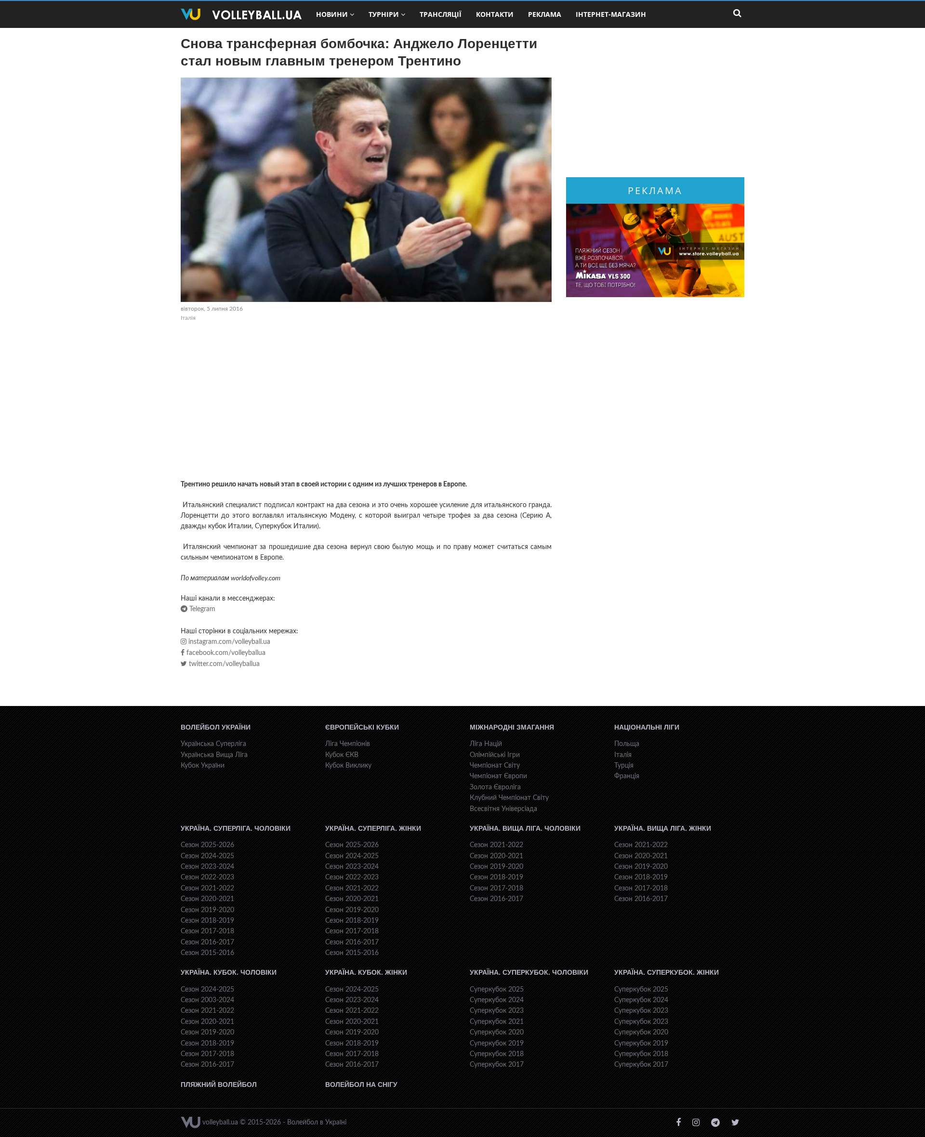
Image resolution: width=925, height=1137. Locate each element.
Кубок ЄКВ (341, 755)
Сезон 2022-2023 (207, 877)
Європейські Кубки (362, 727)
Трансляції (441, 14)
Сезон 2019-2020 (207, 910)
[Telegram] (715, 1122)
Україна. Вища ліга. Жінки (662, 828)
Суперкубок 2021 (497, 1022)
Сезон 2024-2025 (207, 856)
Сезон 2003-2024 (207, 1000)
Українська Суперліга (213, 744)
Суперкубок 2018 (497, 1054)
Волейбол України (216, 727)
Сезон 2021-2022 (207, 888)
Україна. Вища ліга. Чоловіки (525, 828)
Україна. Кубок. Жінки (366, 972)
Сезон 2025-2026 (207, 845)
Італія (188, 318)
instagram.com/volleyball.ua (228, 642)
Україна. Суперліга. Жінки (373, 828)
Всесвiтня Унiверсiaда (503, 809)
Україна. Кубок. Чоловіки (229, 972)
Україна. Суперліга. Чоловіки (236, 828)
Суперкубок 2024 (497, 1000)
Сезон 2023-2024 (207, 866)
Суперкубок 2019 (497, 1043)
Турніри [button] (384, 14)
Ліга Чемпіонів (347, 744)
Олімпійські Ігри (495, 755)
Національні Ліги (646, 727)
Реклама (544, 14)
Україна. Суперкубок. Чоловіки (529, 972)
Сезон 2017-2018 (207, 931)
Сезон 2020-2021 (207, 899)
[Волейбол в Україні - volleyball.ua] (241, 14)
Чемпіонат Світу (495, 765)
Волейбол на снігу (361, 1084)
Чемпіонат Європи (498, 776)
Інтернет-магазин (611, 14)
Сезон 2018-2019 (207, 920)
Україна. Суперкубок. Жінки (666, 972)
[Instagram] (695, 1122)
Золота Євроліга (495, 787)
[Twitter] (735, 1122)
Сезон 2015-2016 (207, 953)
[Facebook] (678, 1122)
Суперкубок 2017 (497, 1064)
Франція (626, 776)
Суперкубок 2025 (497, 989)
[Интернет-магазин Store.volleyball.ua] (655, 250)
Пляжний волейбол (219, 1084)
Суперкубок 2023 (497, 1010)
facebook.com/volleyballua (225, 653)
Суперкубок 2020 (497, 1032)
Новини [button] (332, 14)
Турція (624, 765)
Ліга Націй (486, 744)
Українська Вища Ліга (214, 755)
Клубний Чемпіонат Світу (509, 798)
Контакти (495, 14)
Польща (626, 744)
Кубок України (203, 765)
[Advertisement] (366, 402)
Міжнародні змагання (512, 727)
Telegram (201, 609)
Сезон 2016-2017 (207, 942)
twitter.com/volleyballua (223, 664)
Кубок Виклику (348, 765)
